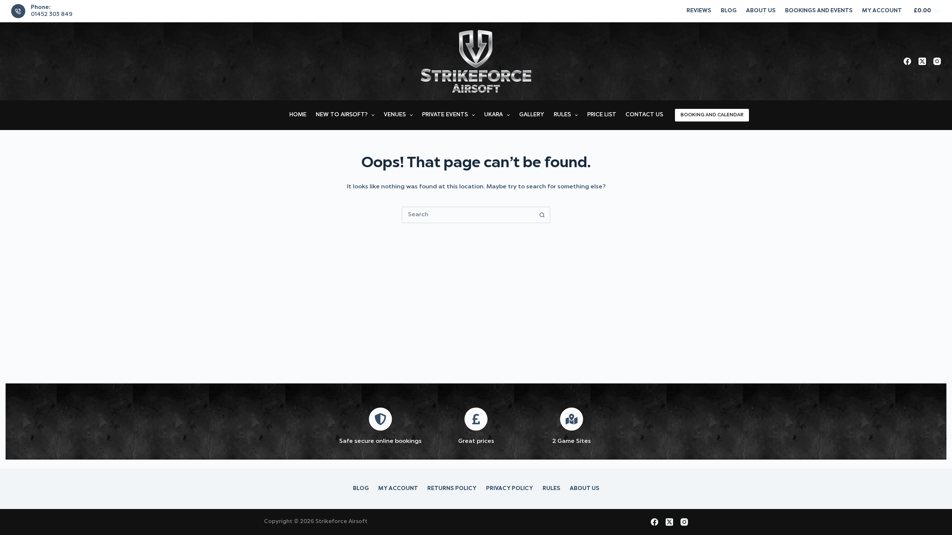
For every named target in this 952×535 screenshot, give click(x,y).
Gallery (531, 115)
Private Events (445, 115)
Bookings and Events (819, 11)
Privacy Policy (509, 489)
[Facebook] (907, 61)
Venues (395, 115)
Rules (562, 115)
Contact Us (644, 115)
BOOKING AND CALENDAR (712, 115)
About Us (761, 11)
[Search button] (542, 215)
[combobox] (468, 215)
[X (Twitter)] (922, 61)
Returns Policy (452, 489)
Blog (729, 11)
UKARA (493, 115)
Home (297, 115)
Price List (601, 115)
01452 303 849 (52, 14)
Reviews (698, 11)
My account (882, 11)
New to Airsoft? (341, 115)
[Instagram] (937, 61)
